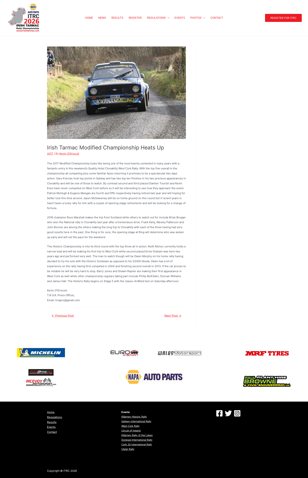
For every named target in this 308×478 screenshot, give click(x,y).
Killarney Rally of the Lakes (137, 435)
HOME (89, 17)
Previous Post (63, 315)
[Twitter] (228, 413)
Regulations (54, 417)
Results (52, 422)
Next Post (172, 315)
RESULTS (117, 17)
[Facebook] (219, 413)
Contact (52, 432)
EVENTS (179, 17)
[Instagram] (237, 413)
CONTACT (216, 17)
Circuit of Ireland (131, 430)
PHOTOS (196, 17)
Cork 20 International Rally (136, 444)
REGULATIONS (156, 17)
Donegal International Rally (136, 439)
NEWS (102, 17)
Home (51, 412)
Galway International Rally (136, 421)
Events (51, 427)
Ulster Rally (127, 449)
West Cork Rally (130, 425)
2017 (50, 153)
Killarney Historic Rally (134, 416)
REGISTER (135, 17)
